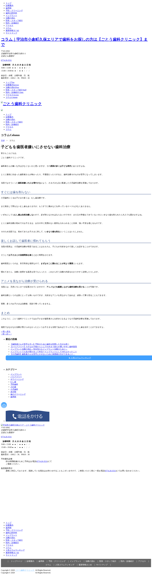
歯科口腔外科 (11, 13)
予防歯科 (14, 384)
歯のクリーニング (18, 394)
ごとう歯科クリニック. (25, 570)
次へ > (9, 334)
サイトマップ (11, 33)
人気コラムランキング (15, 550)
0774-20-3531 (6, 60)
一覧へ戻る (5, 332)
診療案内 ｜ (32, 561)
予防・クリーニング (14, 11)
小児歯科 (14, 389)
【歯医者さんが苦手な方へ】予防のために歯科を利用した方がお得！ (39, 344)
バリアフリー (16, 377)
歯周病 (8, 8)
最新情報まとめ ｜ (87, 565)
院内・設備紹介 (12, 23)
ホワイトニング (17, 379)
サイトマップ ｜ (103, 565)
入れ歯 (13, 387)
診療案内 (9, 6)
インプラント (11, 15)
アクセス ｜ (144, 561)
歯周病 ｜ (43, 561)
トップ (8, 3)
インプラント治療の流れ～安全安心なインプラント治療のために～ (38, 349)
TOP (3, 140)
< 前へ (3, 334)
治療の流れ (10, 18)
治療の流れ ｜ (92, 561)
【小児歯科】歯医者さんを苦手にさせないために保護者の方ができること (42, 354)
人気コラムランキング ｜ (66, 565)
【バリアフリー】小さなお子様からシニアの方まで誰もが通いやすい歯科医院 (43, 347)
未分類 (13, 392)
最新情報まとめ (12, 30)
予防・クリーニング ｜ (58, 561)
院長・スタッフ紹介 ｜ (109, 561)
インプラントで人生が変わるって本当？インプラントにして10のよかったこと (43, 352)
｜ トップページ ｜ (16, 561)
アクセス (9, 25)
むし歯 (13, 382)
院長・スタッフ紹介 (14, 20)
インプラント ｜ (77, 561)
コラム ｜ (50, 565)
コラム (8, 28)
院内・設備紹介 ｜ (129, 561)
